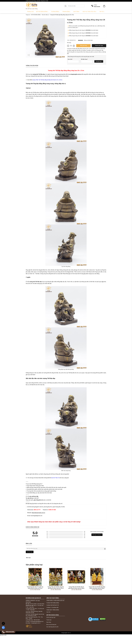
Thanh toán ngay (99, 45)
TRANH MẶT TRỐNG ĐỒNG (52, 609)
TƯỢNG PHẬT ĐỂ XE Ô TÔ (52, 605)
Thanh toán (48, 619)
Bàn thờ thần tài (45, 14)
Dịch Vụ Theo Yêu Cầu (89, 11)
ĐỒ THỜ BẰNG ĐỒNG (36, 14)
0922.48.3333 (37, 619)
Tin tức (101, 11)
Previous (22, 580)
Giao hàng (48, 622)
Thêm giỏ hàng (83, 45)
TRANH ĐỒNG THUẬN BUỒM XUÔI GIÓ (55, 600)
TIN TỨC (48, 612)
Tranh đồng (66, 11)
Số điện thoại (84, 59)
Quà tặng (76, 11)
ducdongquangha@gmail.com (36, 621)
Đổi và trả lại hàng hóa (51, 624)
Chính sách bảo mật (50, 617)
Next (110, 580)
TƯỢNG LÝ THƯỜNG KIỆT (52, 607)
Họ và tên (70, 59)
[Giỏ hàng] (104, 5)
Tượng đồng (55, 11)
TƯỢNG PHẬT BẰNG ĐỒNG (52, 602)
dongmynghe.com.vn (35, 623)
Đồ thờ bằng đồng (42, 11)
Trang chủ (30, 11)
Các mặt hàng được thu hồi (52, 626)
